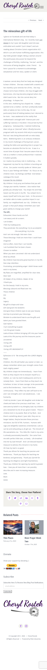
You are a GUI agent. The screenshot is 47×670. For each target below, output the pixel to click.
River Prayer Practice (34, 537)
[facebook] (21, 626)
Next (40, 20)
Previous (33, 20)
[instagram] (26, 626)
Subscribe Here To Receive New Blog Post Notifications (23, 582)
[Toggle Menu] (42, 7)
